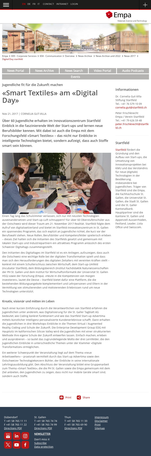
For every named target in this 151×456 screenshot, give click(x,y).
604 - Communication (51, 56)
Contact (48, 4)
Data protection (43, 446)
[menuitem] (15, 70)
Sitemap (100, 428)
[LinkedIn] (16, 436)
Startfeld (121, 149)
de (29, 4)
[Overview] (75, 38)
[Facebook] (25, 445)
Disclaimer (101, 421)
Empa (5, 56)
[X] (8, 445)
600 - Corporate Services (24, 56)
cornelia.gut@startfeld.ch (131, 107)
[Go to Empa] (75, 16)
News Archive (85, 56)
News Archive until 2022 (108, 56)
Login (74, 4)
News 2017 (130, 56)
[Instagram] (25, 436)
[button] (6, 5)
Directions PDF (13, 428)
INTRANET (62, 4)
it (39, 4)
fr (34, 4)
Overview (70, 56)
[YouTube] (16, 445)
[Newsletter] (8, 436)
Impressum (102, 417)
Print (98, 424)
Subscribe (40, 443)
